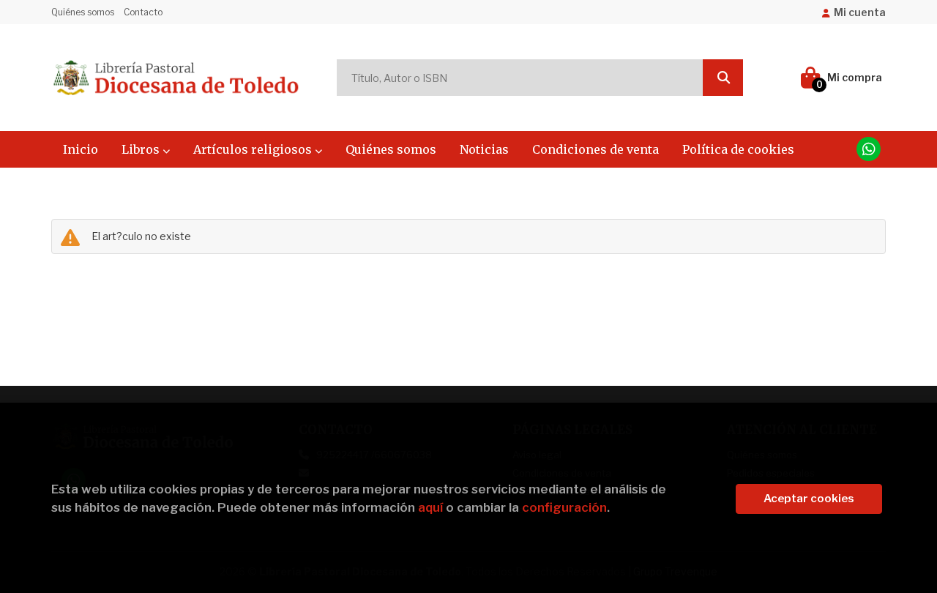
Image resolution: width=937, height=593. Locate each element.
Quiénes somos (82, 12)
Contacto (143, 12)
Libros (142, 149)
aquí (430, 507)
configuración (564, 507)
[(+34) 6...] (868, 149)
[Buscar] (723, 77)
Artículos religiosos (254, 149)
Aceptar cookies (809, 498)
